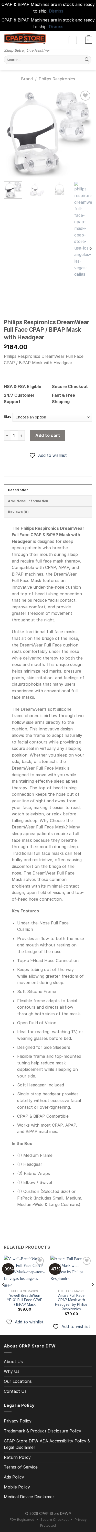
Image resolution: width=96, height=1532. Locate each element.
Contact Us (15, 1391)
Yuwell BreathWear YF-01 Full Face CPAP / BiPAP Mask (24, 1300)
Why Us (11, 1371)
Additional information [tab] (28, 501)
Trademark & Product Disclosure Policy (42, 1430)
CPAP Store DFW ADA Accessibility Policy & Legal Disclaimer (47, 1444)
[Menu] (73, 40)
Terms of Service (21, 1467)
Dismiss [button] (56, 11)
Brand (27, 78)
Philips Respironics (57, 78)
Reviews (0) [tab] (18, 512)
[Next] (84, 133)
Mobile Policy (17, 1487)
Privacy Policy (17, 1420)
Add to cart (47, 435)
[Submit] (86, 60)
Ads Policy (14, 1477)
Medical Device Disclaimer (29, 1496)
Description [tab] (18, 490)
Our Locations (18, 1381)
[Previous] (12, 133)
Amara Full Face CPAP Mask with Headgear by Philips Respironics (71, 1302)
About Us (13, 1361)
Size (7, 416)
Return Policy (17, 1457)
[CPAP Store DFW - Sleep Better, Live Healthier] (25, 38)
